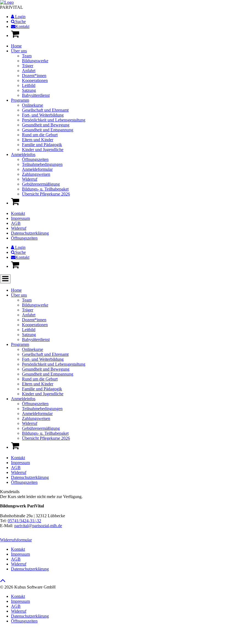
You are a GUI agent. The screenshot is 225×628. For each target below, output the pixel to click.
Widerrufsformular (16, 540)
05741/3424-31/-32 (24, 520)
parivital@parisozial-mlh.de (38, 525)
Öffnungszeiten (24, 238)
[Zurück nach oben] (3, 581)
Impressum (20, 218)
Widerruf (18, 228)
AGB (16, 223)
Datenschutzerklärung (30, 233)
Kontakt (18, 213)
